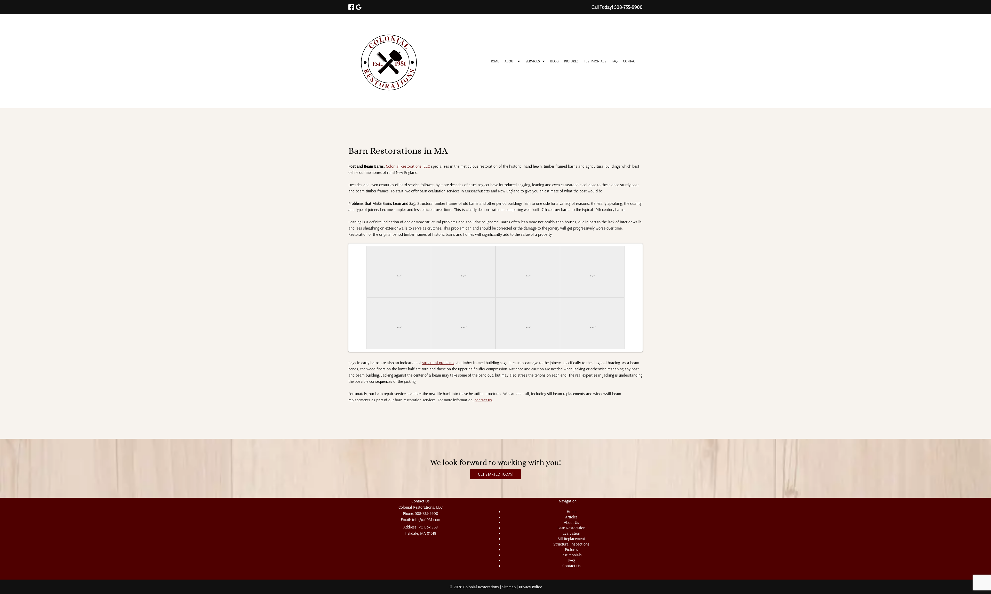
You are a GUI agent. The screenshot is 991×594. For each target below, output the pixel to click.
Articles (571, 516)
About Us (571, 522)
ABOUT (510, 61)
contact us (483, 399)
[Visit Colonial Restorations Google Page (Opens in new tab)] (359, 7)
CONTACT (630, 61)
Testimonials (595, 61)
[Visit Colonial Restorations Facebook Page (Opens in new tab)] (351, 7)
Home (494, 61)
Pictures (571, 61)
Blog (554, 61)
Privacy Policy (530, 586)
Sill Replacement (571, 538)
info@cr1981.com (426, 519)
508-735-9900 (426, 513)
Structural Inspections (571, 544)
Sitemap (509, 586)
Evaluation (571, 533)
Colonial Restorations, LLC (408, 166)
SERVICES (532, 61)
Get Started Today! (495, 474)
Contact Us (571, 565)
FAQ (615, 61)
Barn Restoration (571, 527)
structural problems (438, 362)
